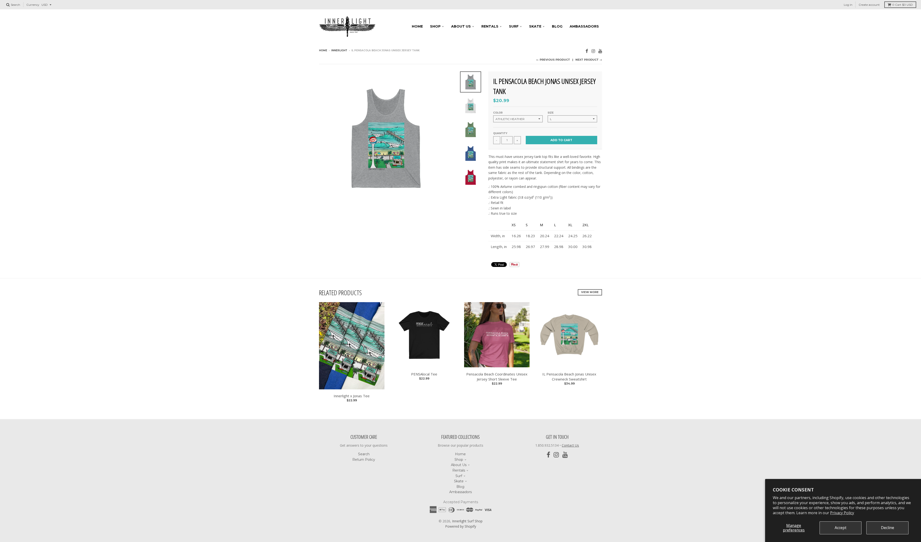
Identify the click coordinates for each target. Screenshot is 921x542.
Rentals (458, 470)
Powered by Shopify (460, 526)
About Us (458, 465)
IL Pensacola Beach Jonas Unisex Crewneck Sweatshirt (569, 376)
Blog (460, 486)
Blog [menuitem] (557, 26)
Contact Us (570, 445)
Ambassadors (460, 492)
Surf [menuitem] (514, 26)
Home (323, 50)
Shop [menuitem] (435, 26)
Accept (840, 527)
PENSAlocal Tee (424, 374)
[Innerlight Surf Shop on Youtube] (600, 50)
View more (590, 292)
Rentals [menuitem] (489, 26)
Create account (869, 4)
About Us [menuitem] (461, 26)
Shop (459, 459)
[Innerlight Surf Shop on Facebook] (586, 50)
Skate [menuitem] (535, 26)
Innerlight (339, 50)
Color (498, 112)
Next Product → (588, 59)
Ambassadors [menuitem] (584, 26)
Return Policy (363, 459)
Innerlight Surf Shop (467, 521)
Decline (887, 527)
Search (364, 454)
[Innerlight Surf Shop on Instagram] (593, 50)
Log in (848, 4)
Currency (32, 4)
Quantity (500, 133)
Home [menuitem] (417, 26)
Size (551, 112)
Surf (458, 476)
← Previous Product (553, 59)
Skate (459, 481)
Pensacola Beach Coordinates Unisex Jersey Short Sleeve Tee (496, 376)
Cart (902, 4)
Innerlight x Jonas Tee (352, 395)
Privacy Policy (842, 512)
